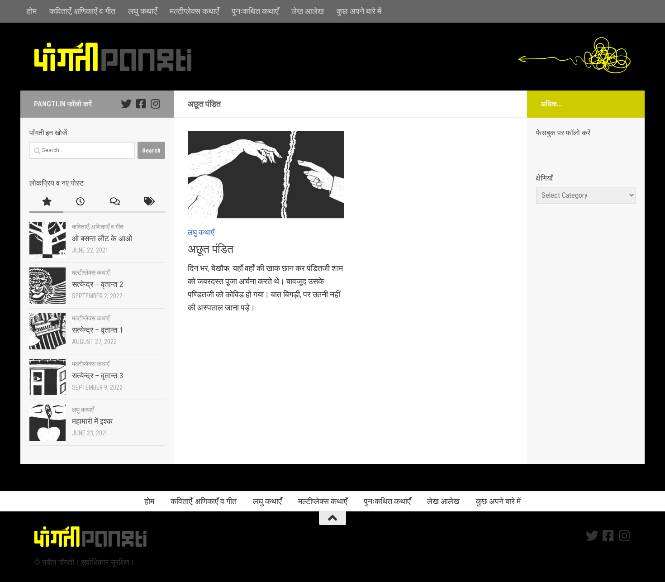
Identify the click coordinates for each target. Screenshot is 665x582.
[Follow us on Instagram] (155, 103)
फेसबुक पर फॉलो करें (563, 133)
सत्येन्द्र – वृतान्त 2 (97, 284)
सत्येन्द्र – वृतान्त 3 (97, 375)
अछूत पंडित (210, 249)
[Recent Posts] (80, 202)
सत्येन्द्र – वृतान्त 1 (97, 329)
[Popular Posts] (46, 202)
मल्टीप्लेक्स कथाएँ (194, 11)
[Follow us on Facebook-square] (140, 103)
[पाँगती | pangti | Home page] (113, 56)
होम (32, 11)
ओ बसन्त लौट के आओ (102, 238)
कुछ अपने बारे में (359, 11)
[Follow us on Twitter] (126, 103)
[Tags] (148, 202)
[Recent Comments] (114, 202)
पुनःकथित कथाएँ (255, 11)
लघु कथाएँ (142, 11)
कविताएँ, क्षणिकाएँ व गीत (82, 11)
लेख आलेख (307, 11)
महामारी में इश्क (92, 421)
